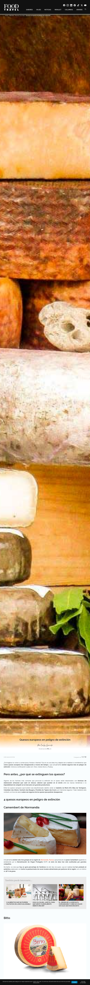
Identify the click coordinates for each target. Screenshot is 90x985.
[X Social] (82, 5)
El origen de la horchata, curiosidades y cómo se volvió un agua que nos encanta (70, 904)
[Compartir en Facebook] (84, 757)
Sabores (29, 10)
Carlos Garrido (47, 745)
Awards (79, 10)
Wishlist (58, 10)
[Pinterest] (75, 5)
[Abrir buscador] (85, 9)
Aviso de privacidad (83, 982)
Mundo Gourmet (20, 15)
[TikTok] (78, 5)
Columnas (69, 10)
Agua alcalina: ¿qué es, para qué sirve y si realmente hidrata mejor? (44, 904)
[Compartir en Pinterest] (85, 757)
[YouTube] (85, 5)
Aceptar (74, 982)
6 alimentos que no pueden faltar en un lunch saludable (18, 903)
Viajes (38, 10)
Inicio (6, 15)
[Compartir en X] (82, 757)
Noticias (47, 10)
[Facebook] (64, 5)
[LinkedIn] (71, 5)
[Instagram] (68, 5)
